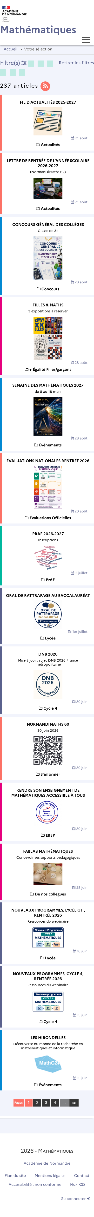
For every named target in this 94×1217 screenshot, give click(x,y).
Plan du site (15, 1176)
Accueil (10, 49)
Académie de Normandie (47, 1163)
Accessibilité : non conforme (35, 1184)
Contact (82, 1176)
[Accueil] (13, 12)
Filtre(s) (10, 62)
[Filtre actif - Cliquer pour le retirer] (31, 64)
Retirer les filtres (76, 63)
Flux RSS (78, 1184)
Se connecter (74, 1199)
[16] (74, 1103)
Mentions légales (50, 1176)
